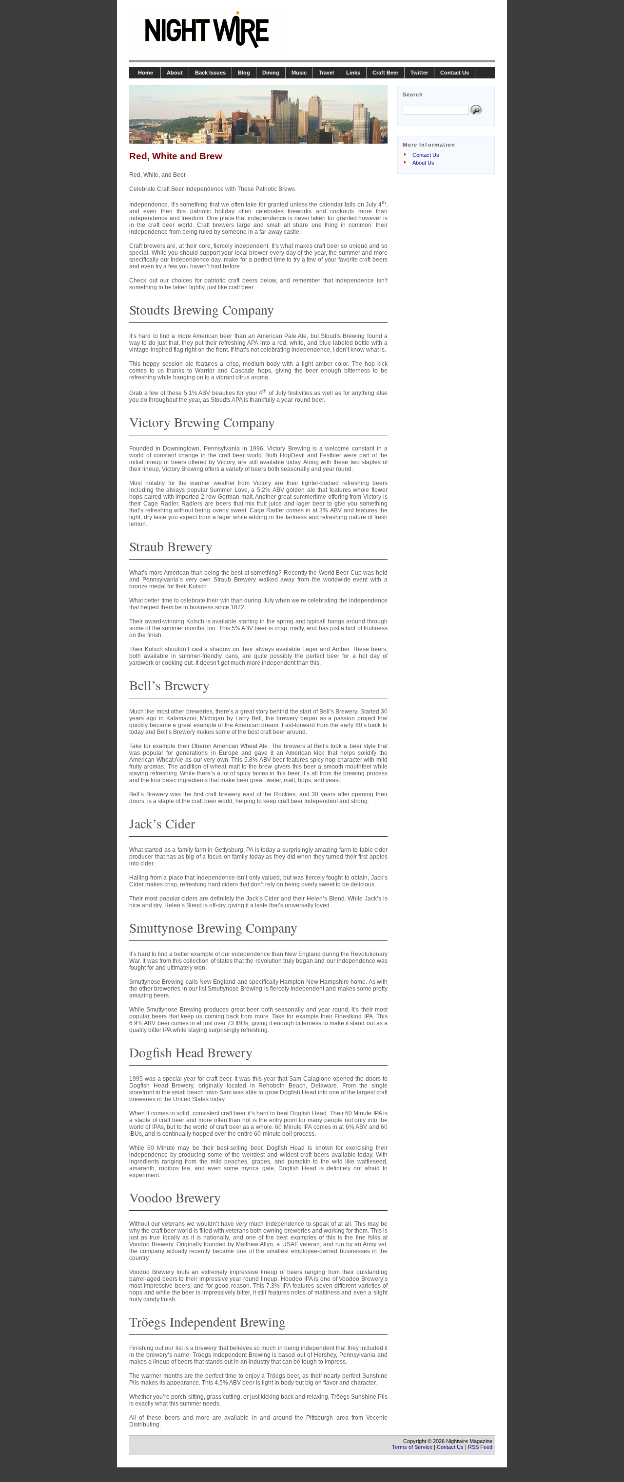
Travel (326, 72)
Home (145, 72)
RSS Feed (480, 1447)
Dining (270, 72)
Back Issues (210, 72)
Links (353, 72)
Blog (244, 72)
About (175, 72)
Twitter (419, 72)
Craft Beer (385, 72)
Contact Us (454, 72)
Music (299, 72)
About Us (423, 163)
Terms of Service (412, 1447)
